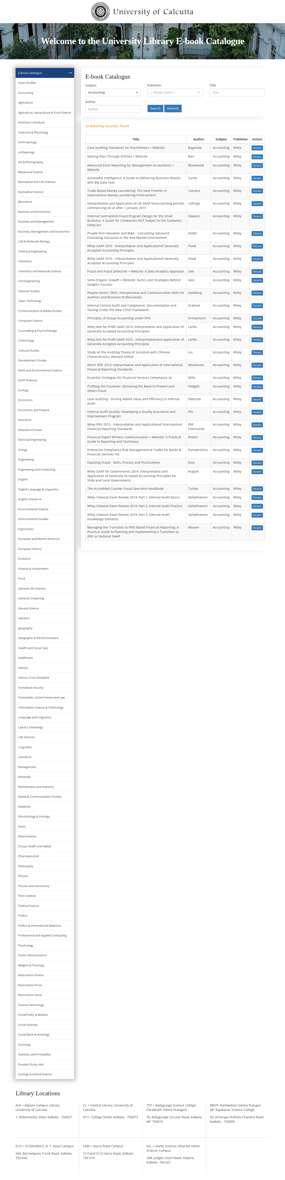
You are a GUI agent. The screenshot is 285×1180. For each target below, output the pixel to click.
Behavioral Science (30, 172)
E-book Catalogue (30, 73)
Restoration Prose (30, 985)
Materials (24, 777)
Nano (22, 826)
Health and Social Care (33, 648)
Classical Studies (29, 291)
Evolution (24, 559)
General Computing (31, 598)
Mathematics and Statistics (36, 787)
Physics (23, 876)
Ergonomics (26, 529)
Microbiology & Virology (34, 816)
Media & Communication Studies (40, 797)
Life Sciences (26, 737)
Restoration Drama (30, 975)
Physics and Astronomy (33, 886)
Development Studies (32, 360)
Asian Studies (27, 83)
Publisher (154, 85)
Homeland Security (31, 688)
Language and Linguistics (34, 717)
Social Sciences (28, 1025)
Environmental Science (33, 509)
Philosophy (25, 866)
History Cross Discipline (33, 678)
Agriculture (25, 102)
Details (257, 148)
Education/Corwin (30, 430)
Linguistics (25, 747)
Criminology (26, 340)
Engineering (26, 459)
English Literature (29, 499)
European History (30, 549)
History (23, 668)
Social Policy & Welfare (33, 1015)
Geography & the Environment (38, 638)
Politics (23, 916)
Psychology (25, 945)
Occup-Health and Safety (34, 846)
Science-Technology (31, 1005)
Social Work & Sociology (34, 1034)
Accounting (25, 93)
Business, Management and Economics (44, 231)
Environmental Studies (33, 519)
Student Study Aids (31, 1064)
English (23, 479)
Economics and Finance (33, 410)
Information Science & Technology (40, 707)
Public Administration (32, 955)
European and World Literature (38, 539)
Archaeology (26, 152)
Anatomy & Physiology (33, 132)
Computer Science (30, 321)
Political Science (28, 906)
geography (25, 628)
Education (25, 420)
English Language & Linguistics (38, 489)
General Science (28, 608)
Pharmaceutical (28, 856)
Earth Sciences (27, 380)
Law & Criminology (30, 727)
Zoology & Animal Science (35, 1074)
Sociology (24, 1045)
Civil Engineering (29, 281)
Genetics (24, 618)
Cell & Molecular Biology (34, 241)
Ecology (23, 390)
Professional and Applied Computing (42, 935)
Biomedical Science (30, 192)
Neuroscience (27, 836)
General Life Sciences (32, 588)
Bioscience (25, 202)
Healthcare (25, 658)
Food (21, 578)
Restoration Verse (30, 995)
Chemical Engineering (32, 251)
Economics (25, 400)
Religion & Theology (31, 965)
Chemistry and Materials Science (39, 271)
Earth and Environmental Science (40, 370)
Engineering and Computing (36, 469)
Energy (22, 450)
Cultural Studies (28, 350)
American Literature (31, 122)
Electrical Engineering (32, 440)
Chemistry (25, 261)
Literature (24, 757)
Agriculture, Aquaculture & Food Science (44, 113)
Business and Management (36, 221)
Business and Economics (34, 212)
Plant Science (27, 896)
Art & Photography (30, 162)
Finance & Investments (33, 569)
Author (90, 102)
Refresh (173, 108)
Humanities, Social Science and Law (41, 697)
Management (27, 767)
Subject (90, 85)
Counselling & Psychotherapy (37, 331)
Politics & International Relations (39, 926)
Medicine (24, 807)
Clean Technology (30, 301)
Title (213, 85)
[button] (113, 92)
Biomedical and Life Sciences (37, 182)
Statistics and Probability (34, 1054)
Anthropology (27, 142)
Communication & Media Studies (40, 311)
